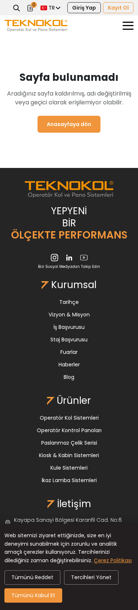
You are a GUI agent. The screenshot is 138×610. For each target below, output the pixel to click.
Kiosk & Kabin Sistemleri (69, 455)
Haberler (69, 364)
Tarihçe (69, 302)
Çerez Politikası (113, 560)
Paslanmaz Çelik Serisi (69, 442)
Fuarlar (69, 352)
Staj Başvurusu (69, 339)
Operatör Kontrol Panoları (69, 430)
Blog (69, 377)
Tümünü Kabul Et (33, 595)
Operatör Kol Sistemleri (69, 417)
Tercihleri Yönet (91, 577)
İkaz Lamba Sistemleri (69, 480)
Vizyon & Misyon (69, 314)
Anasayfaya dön (69, 124)
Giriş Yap (84, 7)
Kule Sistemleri (69, 467)
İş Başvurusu (69, 327)
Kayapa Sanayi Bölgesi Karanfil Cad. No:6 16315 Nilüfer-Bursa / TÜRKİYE (68, 523)
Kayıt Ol (118, 7)
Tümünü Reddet (32, 577)
